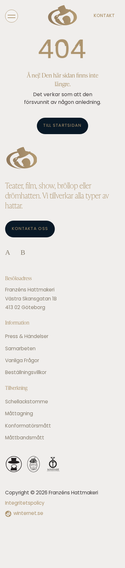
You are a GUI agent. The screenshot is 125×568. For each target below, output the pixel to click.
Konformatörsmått (28, 426)
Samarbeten (20, 349)
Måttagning (19, 414)
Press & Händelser (26, 336)
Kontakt (104, 16)
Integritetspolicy (25, 503)
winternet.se (28, 513)
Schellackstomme (26, 402)
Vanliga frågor (22, 361)
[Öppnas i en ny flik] (7, 253)
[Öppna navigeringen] (11, 15)
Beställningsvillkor (25, 373)
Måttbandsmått (24, 438)
